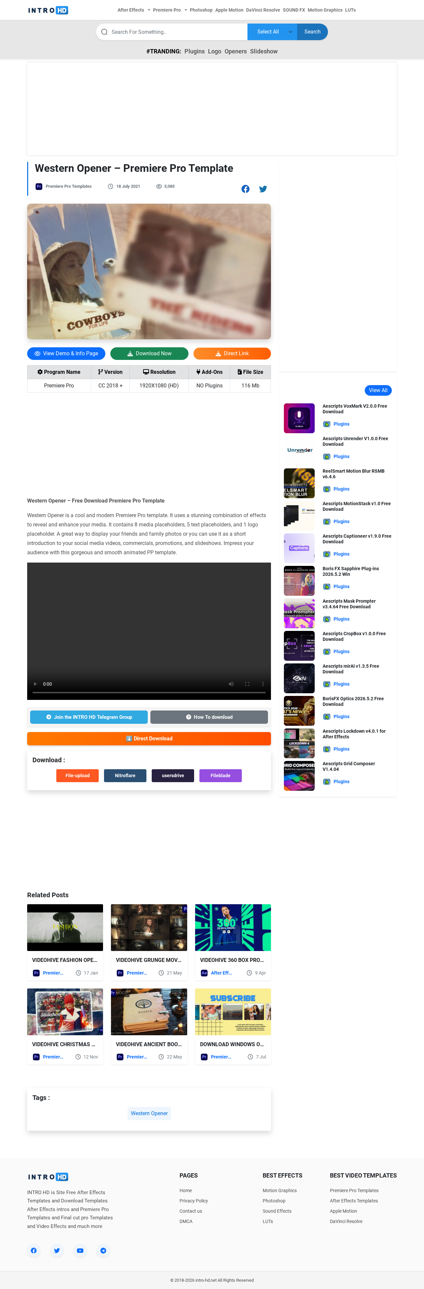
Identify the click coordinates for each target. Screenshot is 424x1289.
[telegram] (103, 1250)
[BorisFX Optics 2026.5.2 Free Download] (299, 710)
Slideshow (264, 51)
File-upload (78, 775)
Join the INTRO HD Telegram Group (93, 717)
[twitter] (57, 1250)
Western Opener (149, 1113)
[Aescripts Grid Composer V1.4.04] (299, 775)
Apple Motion (343, 1211)
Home (186, 1190)
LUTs (268, 1221)
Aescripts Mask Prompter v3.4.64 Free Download (349, 603)
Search (312, 32)
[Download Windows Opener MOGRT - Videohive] (233, 1011)
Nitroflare (125, 775)
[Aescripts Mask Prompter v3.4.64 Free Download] (299, 613)
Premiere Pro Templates (69, 186)
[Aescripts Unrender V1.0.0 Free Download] (299, 450)
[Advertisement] (212, 108)
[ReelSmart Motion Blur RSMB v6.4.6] (299, 483)
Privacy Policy (194, 1200)
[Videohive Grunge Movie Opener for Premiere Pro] (149, 927)
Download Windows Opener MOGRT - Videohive (263, 1044)
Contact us (191, 1211)
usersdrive (173, 775)
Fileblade (221, 775)
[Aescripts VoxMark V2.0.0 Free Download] (299, 418)
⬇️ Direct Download (149, 738)
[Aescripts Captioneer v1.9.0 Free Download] (299, 548)
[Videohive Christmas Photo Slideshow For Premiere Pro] (65, 1011)
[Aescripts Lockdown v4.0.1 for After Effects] (299, 743)
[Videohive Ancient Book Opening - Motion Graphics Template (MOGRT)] (149, 1011)
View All (378, 390)
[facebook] (33, 1250)
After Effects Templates (222, 973)
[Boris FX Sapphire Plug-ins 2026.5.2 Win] (299, 580)
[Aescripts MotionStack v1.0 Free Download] (299, 515)
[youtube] (80, 1250)
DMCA (186, 1221)
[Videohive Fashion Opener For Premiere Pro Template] (65, 927)
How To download (213, 717)
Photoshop (274, 1200)
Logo (214, 51)
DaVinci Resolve (346, 1221)
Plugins (195, 51)
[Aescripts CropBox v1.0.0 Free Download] (299, 645)
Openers (236, 51)
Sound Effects (277, 1211)
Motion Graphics (280, 1190)
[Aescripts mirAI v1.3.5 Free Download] (299, 678)
